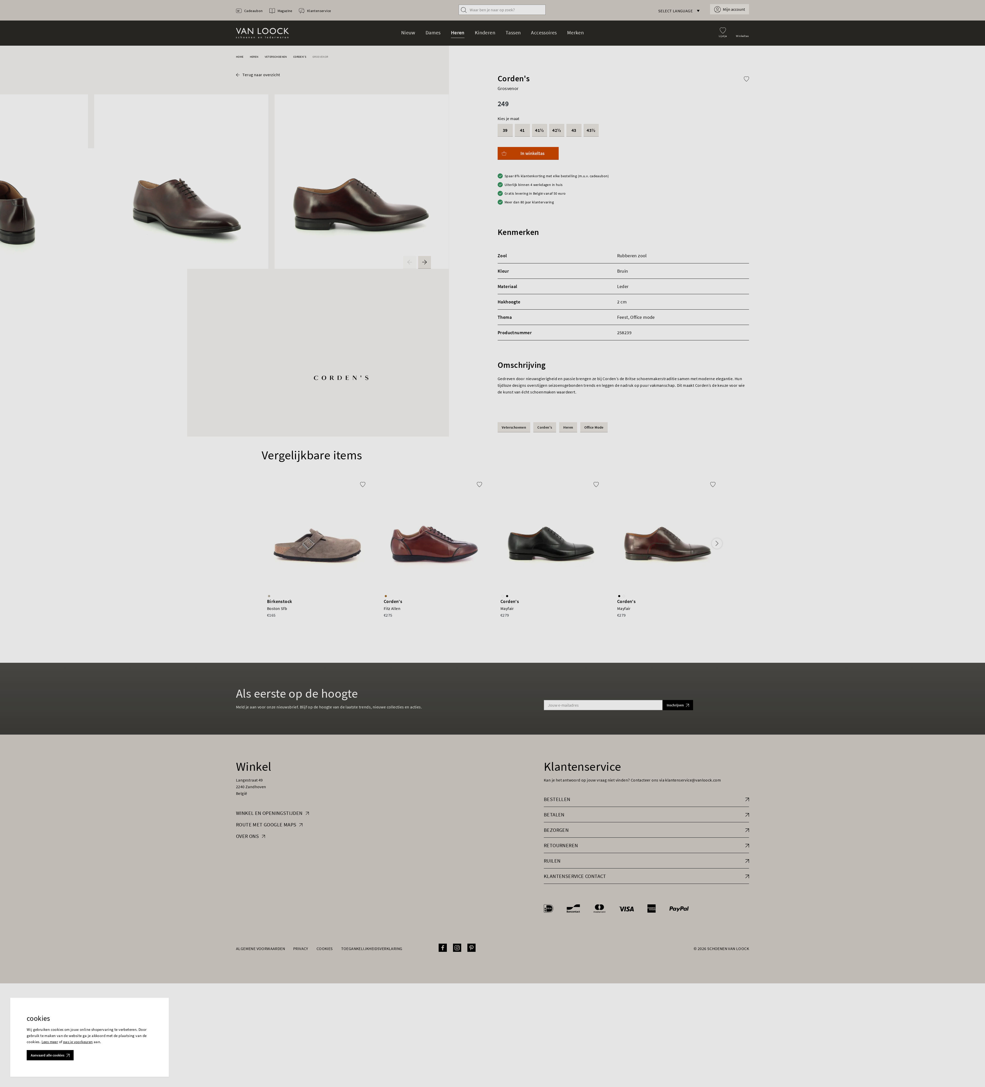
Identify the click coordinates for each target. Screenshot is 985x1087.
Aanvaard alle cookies (47, 1055)
